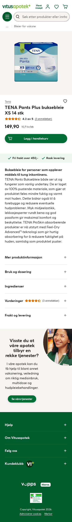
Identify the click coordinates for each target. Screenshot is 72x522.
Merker (48, 513)
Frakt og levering (18, 315)
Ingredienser (14, 286)
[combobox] (42, 16)
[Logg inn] (47, 6)
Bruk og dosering (18, 272)
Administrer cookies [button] (30, 513)
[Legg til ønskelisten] (65, 101)
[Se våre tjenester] (22, 370)
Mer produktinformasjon (23, 257)
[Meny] (7, 16)
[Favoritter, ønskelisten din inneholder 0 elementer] (56, 6)
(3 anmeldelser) (43, 118)
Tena (8, 101)
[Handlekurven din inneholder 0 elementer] (65, 6)
